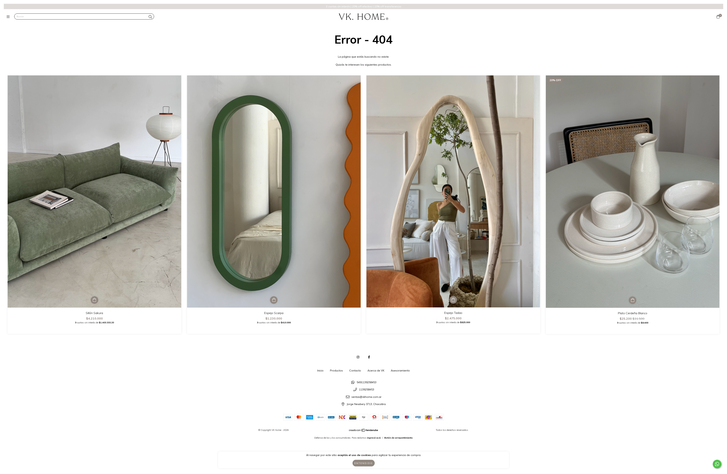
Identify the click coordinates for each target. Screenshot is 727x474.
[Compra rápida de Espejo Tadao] (453, 300)
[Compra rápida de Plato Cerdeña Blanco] (632, 300)
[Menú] (9, 17)
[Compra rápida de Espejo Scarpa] (274, 300)
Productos (336, 370)
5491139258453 (366, 382)
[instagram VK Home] (358, 357)
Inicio (320, 370)
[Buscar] (150, 17)
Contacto (355, 370)
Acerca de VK (375, 370)
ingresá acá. (374, 437)
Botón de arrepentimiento (398, 437)
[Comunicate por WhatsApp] (717, 464)
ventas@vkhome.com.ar (366, 397)
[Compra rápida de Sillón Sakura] (94, 300)
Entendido (363, 463)
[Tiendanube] (364, 431)
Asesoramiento (400, 370)
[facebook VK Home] (369, 357)
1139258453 (366, 389)
